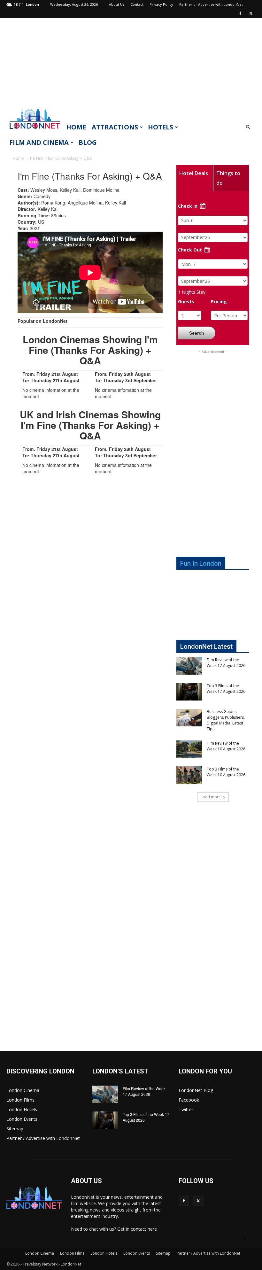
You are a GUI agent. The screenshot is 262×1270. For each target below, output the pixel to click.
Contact (136, 4)
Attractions (115, 127)
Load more (211, 797)
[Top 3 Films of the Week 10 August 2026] (189, 775)
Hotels (160, 127)
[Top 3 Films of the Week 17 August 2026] (189, 692)
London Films (20, 1100)
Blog (88, 142)
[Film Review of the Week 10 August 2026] (189, 749)
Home (76, 127)
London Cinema (22, 1090)
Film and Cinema (39, 142)
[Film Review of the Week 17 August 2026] (189, 666)
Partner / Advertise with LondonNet (43, 1138)
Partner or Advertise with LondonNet (211, 4)
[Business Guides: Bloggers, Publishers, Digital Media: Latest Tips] (189, 717)
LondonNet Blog (196, 1090)
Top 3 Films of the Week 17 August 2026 (226, 688)
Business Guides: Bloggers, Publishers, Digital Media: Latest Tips (226, 720)
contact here (144, 1229)
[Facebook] (240, 13)
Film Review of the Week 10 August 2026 (226, 746)
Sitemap (14, 1129)
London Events (21, 1119)
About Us (116, 4)
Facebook (189, 1100)
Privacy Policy (161, 4)
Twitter (186, 1109)
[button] (248, 127)
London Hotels (21, 1109)
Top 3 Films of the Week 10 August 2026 (226, 772)
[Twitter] (251, 13)
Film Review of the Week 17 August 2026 (226, 662)
